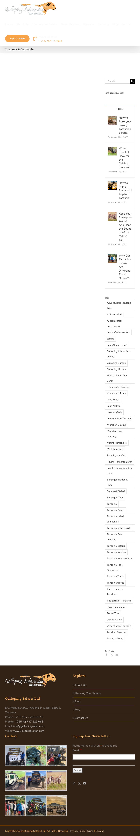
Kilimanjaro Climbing (118, 387)
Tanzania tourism (116, 552)
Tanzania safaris (116, 546)
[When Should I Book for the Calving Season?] (112, 149)
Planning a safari (116, 455)
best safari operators (118, 332)
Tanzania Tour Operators (114, 567)
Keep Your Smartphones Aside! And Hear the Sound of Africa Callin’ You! (125, 227)
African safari (114, 314)
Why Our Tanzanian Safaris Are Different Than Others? (125, 267)
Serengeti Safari (116, 491)
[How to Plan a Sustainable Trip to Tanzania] (112, 183)
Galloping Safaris (116, 363)
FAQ (77, 710)
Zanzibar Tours (115, 638)
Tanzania (112, 504)
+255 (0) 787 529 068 (29, 722)
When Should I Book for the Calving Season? (124, 158)
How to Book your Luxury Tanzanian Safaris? (125, 125)
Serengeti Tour (115, 497)
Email (77, 750)
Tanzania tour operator (119, 558)
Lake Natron (114, 406)
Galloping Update (116, 369)
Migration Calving (116, 425)
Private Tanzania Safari (119, 461)
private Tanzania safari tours (119, 470)
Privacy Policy (77, 831)
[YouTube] (117, 655)
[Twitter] (111, 655)
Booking (99, 831)
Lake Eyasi (112, 399)
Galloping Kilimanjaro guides (118, 354)
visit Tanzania (114, 619)
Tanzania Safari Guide (119, 528)
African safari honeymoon (114, 323)
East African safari (117, 345)
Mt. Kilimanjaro (115, 449)
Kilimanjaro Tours (116, 393)
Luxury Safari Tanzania (119, 418)
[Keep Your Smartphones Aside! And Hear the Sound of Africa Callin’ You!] (112, 214)
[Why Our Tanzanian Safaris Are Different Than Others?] (112, 256)
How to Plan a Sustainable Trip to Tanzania (125, 190)
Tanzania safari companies (115, 519)
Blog (77, 701)
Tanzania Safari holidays (115, 537)
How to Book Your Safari (117, 378)
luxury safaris (114, 412)
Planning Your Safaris (88, 693)
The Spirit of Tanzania (119, 600)
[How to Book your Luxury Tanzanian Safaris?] (112, 118)
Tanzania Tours (115, 576)
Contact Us (81, 718)
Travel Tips (113, 613)
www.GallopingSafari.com (28, 731)
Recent (120, 108)
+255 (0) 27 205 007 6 (28, 717)
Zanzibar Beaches (117, 632)
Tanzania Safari (115, 510)
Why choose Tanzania (119, 626)
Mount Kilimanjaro (117, 442)
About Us (80, 685)
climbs (110, 338)
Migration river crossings (115, 433)
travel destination (116, 607)
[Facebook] (106, 655)
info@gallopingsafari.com (28, 726)
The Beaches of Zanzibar (115, 591)
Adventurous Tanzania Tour (119, 305)
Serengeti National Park (117, 482)
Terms (90, 831)
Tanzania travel (115, 582)
